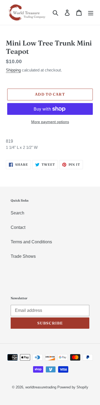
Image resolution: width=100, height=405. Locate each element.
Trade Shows (23, 256)
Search (17, 213)
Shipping (13, 70)
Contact (18, 227)
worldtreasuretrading (40, 387)
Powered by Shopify (72, 387)
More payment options (50, 122)
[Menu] (91, 12)
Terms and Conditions (31, 242)
